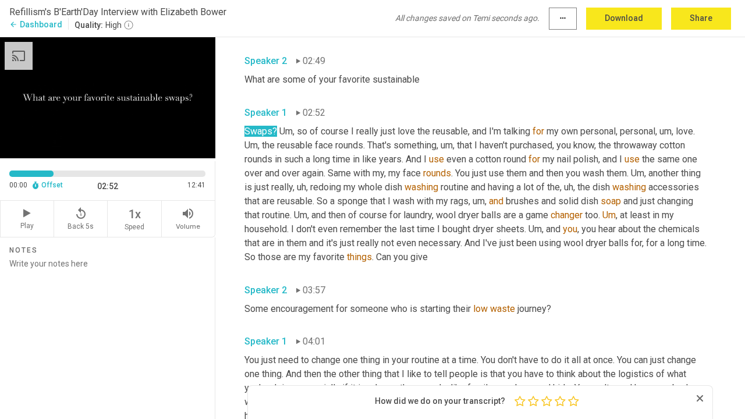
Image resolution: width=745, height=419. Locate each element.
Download (624, 18)
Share (701, 18)
